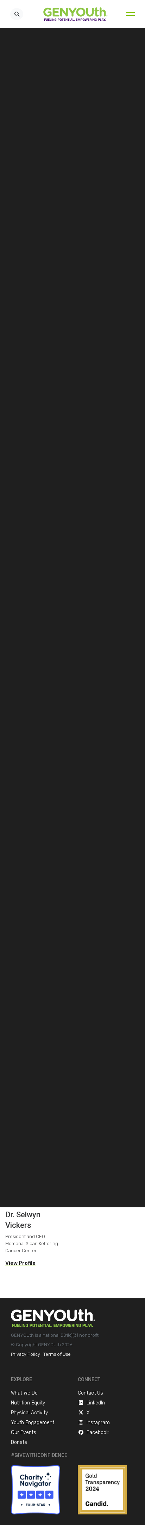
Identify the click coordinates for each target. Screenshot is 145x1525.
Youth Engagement (32, 1423)
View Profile (20, 1263)
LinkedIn (96, 1403)
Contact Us (90, 1393)
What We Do (24, 1393)
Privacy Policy (25, 1354)
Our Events (23, 1432)
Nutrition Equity (28, 1403)
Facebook (98, 1432)
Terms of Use (57, 1354)
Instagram (98, 1423)
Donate (19, 1442)
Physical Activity (29, 1413)
